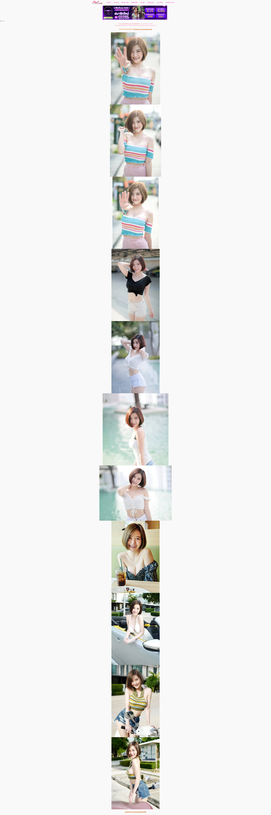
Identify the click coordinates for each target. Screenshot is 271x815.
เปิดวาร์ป (142, 2)
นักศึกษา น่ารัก (125, 2)
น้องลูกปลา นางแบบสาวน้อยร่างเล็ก (135, 812)
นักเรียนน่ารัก (134, 2)
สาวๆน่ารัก (116, 2)
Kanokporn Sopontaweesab (142, 29)
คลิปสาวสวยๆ (150, 2)
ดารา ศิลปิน (160, 2)
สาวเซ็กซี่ (109, 2)
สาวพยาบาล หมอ (169, 2)
